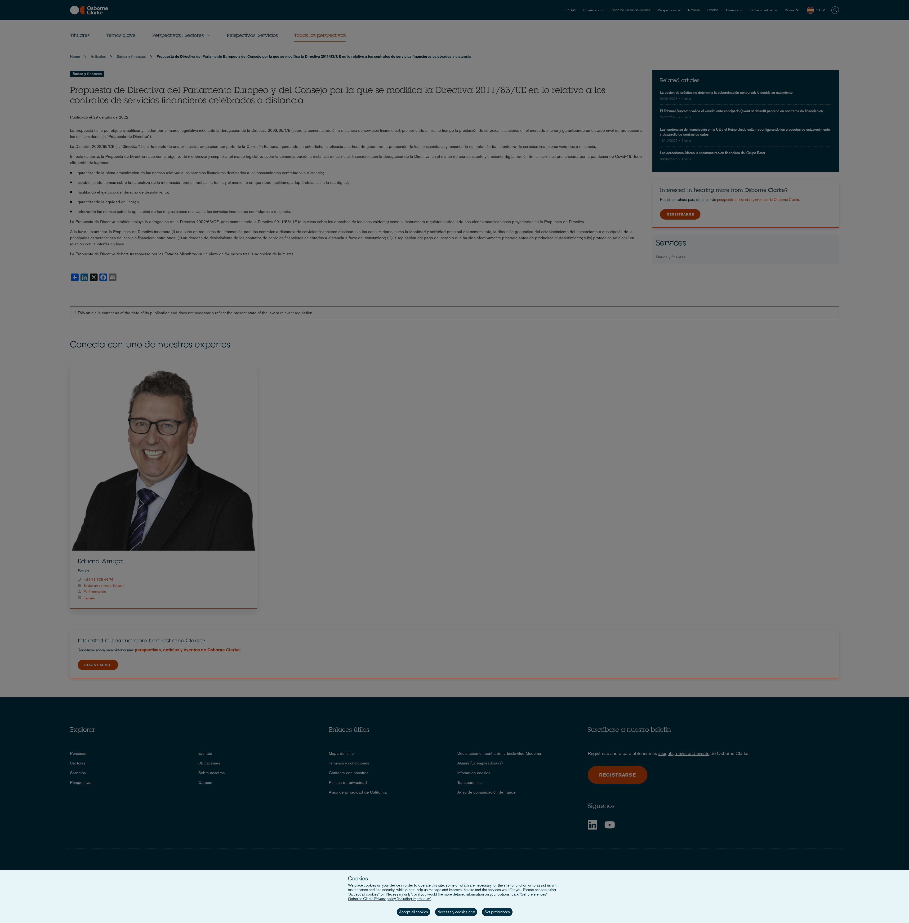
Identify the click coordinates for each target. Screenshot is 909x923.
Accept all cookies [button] (413, 912)
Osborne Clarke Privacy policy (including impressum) (389, 899)
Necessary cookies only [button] (456, 912)
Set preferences (497, 912)
